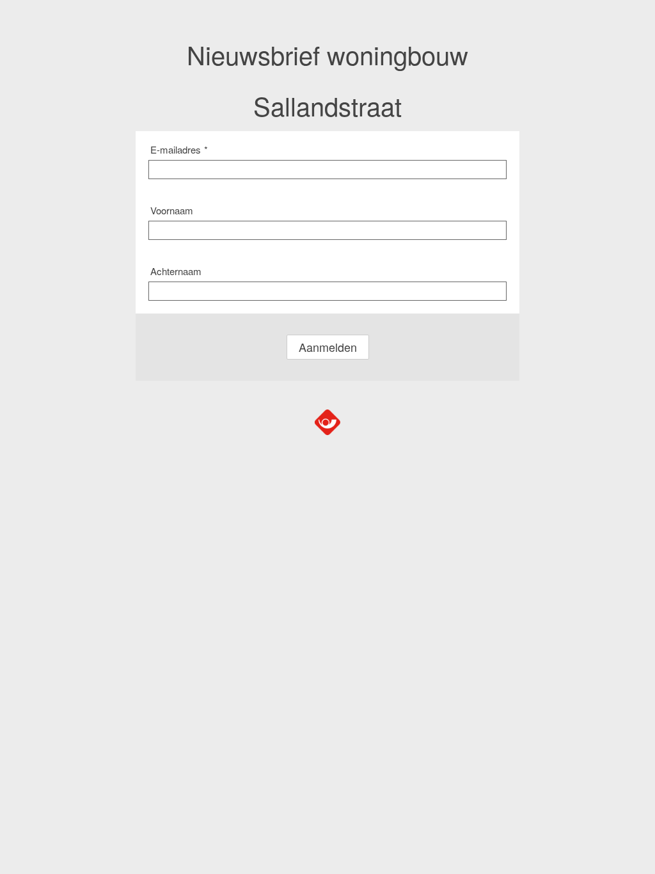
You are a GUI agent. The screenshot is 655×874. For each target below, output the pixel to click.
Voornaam (171, 210)
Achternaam (175, 271)
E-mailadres (179, 149)
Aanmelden (328, 346)
